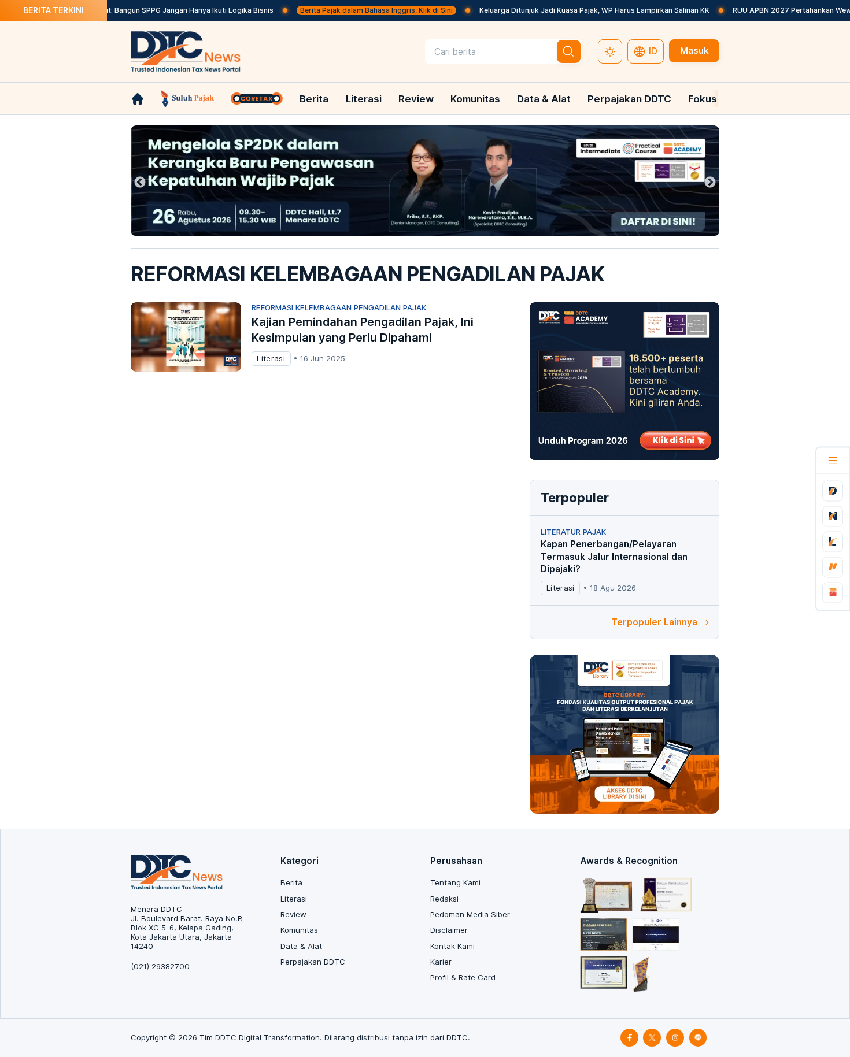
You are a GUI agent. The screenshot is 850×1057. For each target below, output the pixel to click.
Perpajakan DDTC (629, 99)
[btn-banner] (425, 180)
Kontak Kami (452, 946)
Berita (314, 99)
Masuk (694, 50)
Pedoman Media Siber (470, 914)
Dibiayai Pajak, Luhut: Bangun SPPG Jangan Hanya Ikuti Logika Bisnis (128, 10)
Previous (140, 182)
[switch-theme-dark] (610, 51)
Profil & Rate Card (463, 977)
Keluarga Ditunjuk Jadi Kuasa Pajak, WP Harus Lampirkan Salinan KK (565, 10)
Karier (441, 961)
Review (416, 99)
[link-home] (138, 99)
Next (710, 182)
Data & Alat (544, 99)
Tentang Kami (455, 882)
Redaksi (444, 898)
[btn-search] (569, 51)
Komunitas (475, 99)
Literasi (364, 99)
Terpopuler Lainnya (654, 622)
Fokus (702, 99)
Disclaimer (449, 929)
